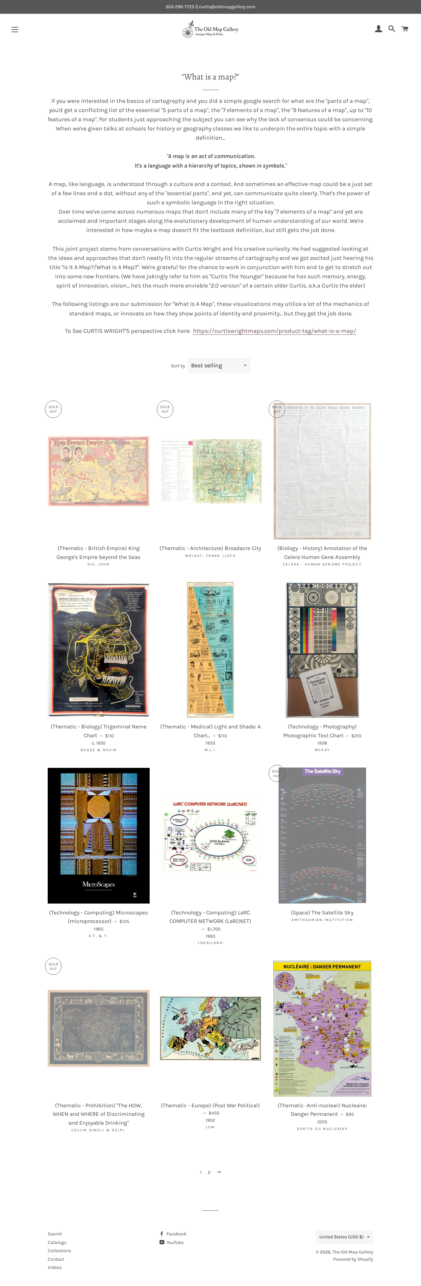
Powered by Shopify (353, 1259)
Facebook (175, 1234)
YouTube (175, 1242)
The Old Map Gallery (353, 1252)
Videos (55, 1267)
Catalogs (57, 1242)
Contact (56, 1259)
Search (55, 1234)
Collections (59, 1250)
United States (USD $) (341, 1237)
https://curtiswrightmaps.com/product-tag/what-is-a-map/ (274, 331)
